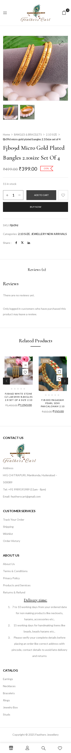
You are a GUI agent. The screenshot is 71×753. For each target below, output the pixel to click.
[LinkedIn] (29, 242)
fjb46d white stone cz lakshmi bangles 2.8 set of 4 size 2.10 (19, 396)
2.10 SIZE (51, 134)
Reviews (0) (37, 269)
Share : (7, 242)
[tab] (37, 269)
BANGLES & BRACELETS (28, 134)
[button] (64, 12)
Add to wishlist (63, 195)
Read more (25, 365)
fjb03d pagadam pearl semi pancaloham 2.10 (52, 403)
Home (6, 134)
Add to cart (41, 195)
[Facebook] (16, 242)
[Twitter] (22, 242)
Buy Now (35, 206)
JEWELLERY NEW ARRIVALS (49, 234)
